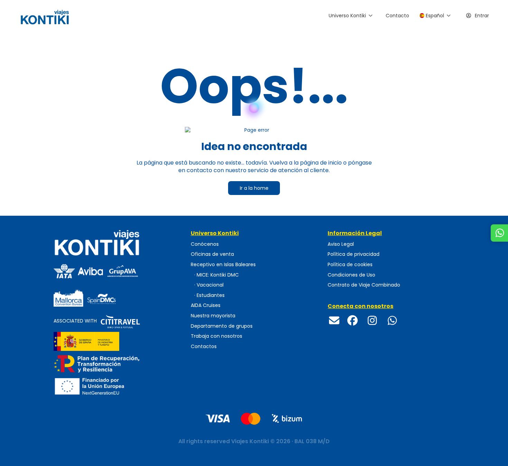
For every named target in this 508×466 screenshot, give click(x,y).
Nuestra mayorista (213, 316)
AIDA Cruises (205, 305)
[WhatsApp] (392, 321)
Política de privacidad (353, 254)
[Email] (334, 321)
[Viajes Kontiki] (117, 242)
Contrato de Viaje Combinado (364, 284)
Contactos (204, 346)
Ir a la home (254, 188)
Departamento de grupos (222, 326)
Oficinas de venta (212, 254)
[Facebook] (352, 320)
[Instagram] (372, 320)
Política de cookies (350, 264)
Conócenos (205, 244)
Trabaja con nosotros (216, 336)
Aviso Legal (341, 244)
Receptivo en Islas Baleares (223, 264)
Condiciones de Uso (351, 275)
